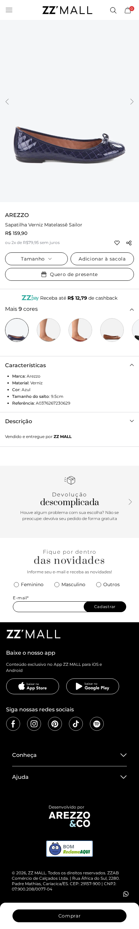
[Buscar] (113, 10)
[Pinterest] (55, 724)
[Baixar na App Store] (32, 686)
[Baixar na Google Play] (92, 686)
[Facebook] (13, 724)
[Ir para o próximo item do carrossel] (132, 102)
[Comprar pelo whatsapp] (125, 893)
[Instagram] (34, 724)
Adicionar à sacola (102, 259)
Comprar (69, 916)
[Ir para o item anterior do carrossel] (7, 102)
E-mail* (21, 598)
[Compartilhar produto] (129, 243)
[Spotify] (97, 724)
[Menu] (9, 10)
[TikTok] (76, 724)
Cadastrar (105, 606)
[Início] (67, 10)
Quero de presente (74, 274)
